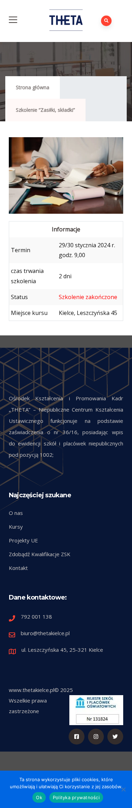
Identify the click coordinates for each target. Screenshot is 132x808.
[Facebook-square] (76, 737)
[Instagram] (96, 737)
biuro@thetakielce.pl (45, 633)
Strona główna (32, 87)
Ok (39, 797)
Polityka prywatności (76, 797)
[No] (123, 789)
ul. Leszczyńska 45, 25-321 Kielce (62, 649)
